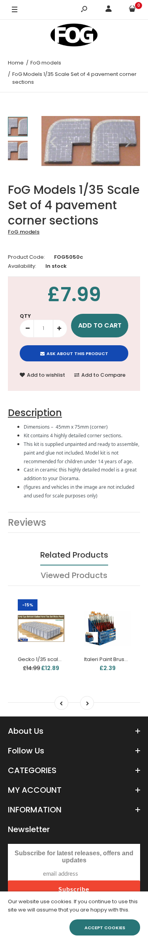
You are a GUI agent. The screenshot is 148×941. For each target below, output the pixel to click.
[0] (132, 10)
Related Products (74, 554)
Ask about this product (77, 353)
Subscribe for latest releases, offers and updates (74, 857)
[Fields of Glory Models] (74, 36)
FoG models (23, 232)
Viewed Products (74, 575)
